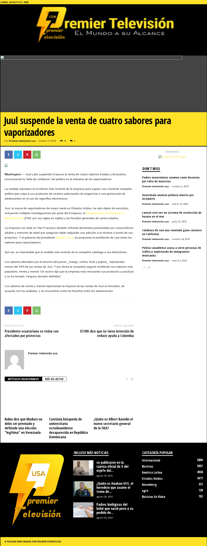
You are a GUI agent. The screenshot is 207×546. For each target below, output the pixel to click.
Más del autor (54, 379)
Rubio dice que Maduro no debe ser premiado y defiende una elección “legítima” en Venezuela (23, 426)
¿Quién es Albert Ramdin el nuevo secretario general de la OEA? (113, 423)
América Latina (152, 472)
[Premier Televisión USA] (103, 24)
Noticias (147, 466)
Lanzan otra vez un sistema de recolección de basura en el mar (172, 214)
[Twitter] (18, 155)
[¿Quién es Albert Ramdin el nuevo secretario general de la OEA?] (114, 400)
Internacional (151, 460)
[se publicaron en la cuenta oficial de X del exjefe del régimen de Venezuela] (83, 467)
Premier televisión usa (22, 140)
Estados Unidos (152, 478)
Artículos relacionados (23, 379)
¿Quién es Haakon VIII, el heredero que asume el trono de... (114, 487)
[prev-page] (127, 379)
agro (145, 490)
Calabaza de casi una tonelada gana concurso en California (172, 232)
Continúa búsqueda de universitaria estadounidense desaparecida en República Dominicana (68, 428)
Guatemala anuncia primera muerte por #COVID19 (168, 197)
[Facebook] (9, 155)
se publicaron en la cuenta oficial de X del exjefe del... (112, 466)
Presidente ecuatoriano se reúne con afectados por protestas (31, 333)
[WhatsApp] (37, 155)
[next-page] (132, 379)
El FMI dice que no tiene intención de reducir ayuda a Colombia (107, 333)
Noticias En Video (153, 496)
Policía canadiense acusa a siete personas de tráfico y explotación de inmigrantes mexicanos (171, 251)
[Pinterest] (27, 155)
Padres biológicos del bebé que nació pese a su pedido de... (114, 508)
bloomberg (149, 484)
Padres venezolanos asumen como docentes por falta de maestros (171, 179)
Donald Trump (65, 237)
